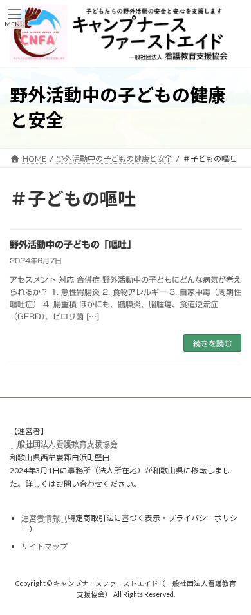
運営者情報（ (44, 518)
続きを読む (212, 343)
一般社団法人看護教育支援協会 (64, 444)
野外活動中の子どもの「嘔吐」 (73, 244)
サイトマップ (44, 546)
